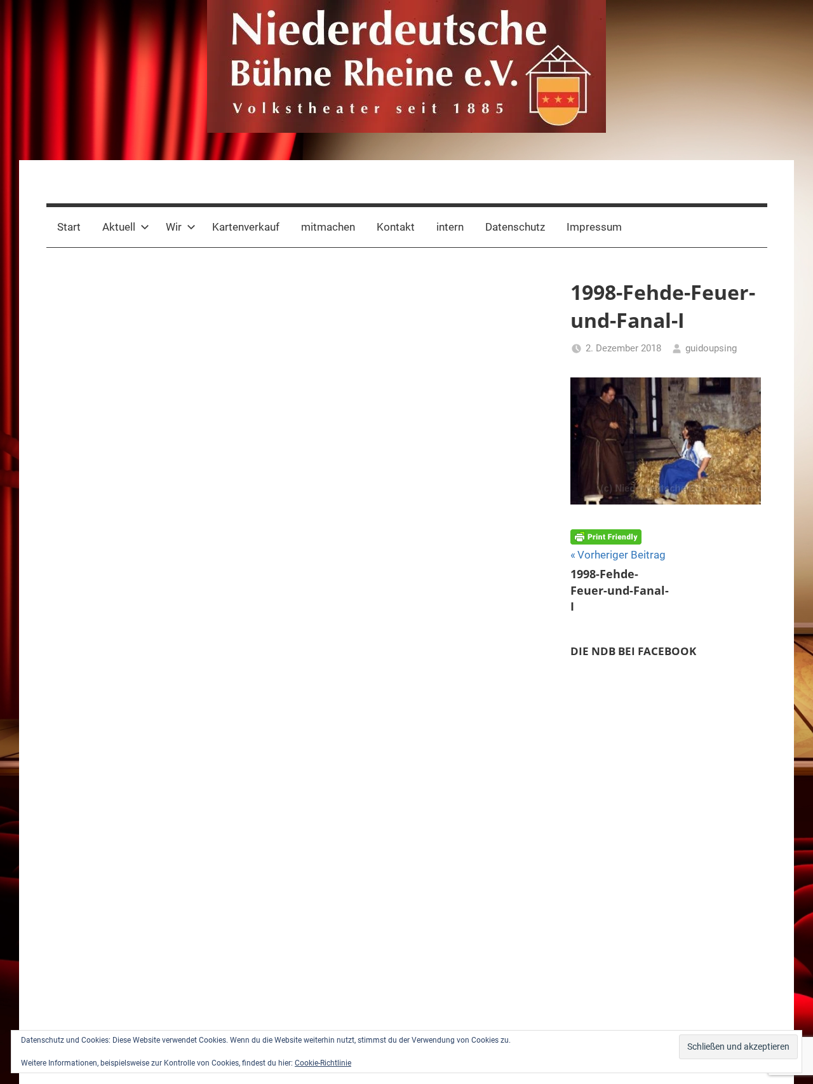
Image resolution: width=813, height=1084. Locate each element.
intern (450, 226)
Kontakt (396, 226)
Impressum (594, 226)
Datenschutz (515, 226)
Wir (174, 226)
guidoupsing (711, 348)
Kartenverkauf (245, 226)
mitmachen (328, 226)
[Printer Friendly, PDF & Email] (606, 536)
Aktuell (118, 226)
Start (69, 226)
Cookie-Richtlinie (323, 1063)
